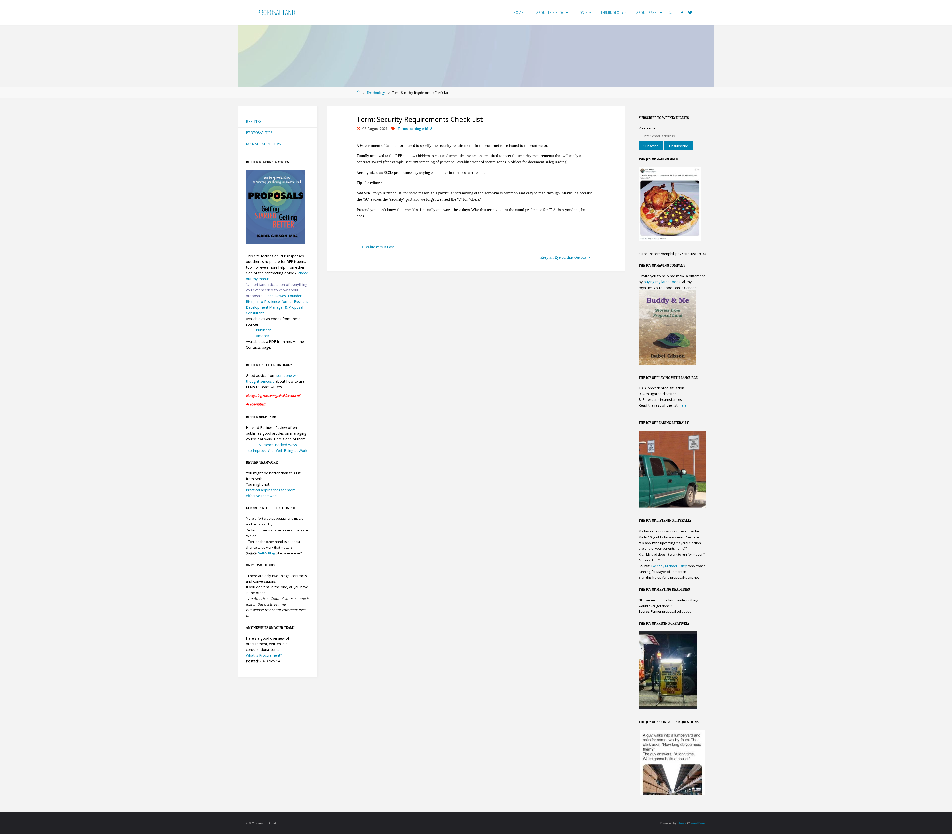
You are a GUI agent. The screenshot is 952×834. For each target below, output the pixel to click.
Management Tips (263, 144)
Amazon (262, 335)
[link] (670, 12)
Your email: (647, 128)
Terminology (376, 93)
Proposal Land (276, 12)
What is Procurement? (264, 655)
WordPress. (698, 823)
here (683, 405)
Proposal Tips (259, 133)
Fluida (681, 823)
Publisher (263, 330)
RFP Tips (253, 121)
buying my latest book (662, 281)
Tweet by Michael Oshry (669, 566)
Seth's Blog (266, 553)
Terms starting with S (415, 129)
